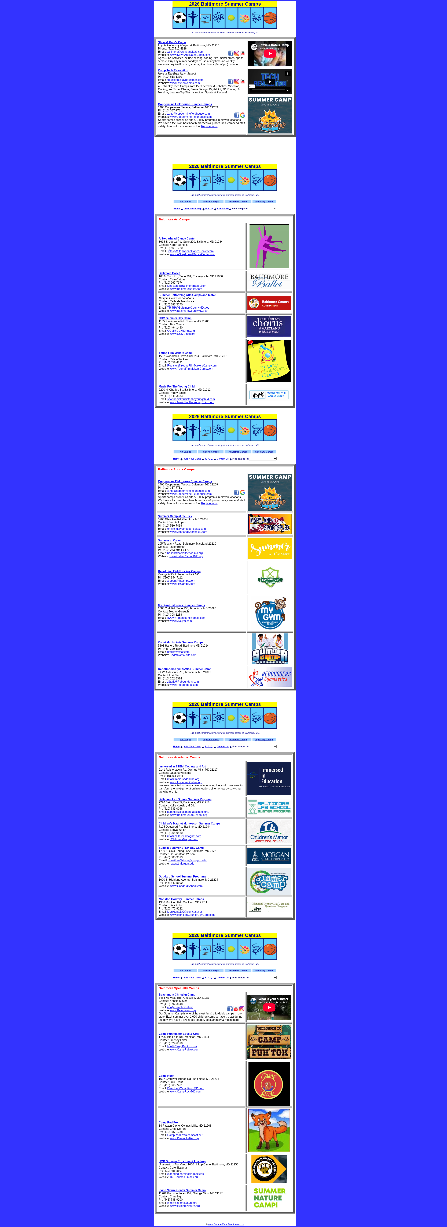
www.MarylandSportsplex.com (188, 531)
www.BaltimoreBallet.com (186, 288)
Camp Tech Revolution (173, 70)
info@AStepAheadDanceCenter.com (191, 251)
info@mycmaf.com (178, 651)
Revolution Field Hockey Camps (179, 571)
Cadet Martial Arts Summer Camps (180, 642)
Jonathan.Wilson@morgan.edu (187, 860)
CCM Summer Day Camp (175, 318)
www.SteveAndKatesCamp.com (190, 54)
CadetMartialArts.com (183, 655)
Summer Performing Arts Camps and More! (187, 295)
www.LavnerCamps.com (185, 83)
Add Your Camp (192, 208)
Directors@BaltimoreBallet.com (186, 285)
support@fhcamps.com (181, 580)
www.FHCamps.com (182, 583)
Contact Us (223, 208)
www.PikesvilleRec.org (184, 1138)
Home (177, 208)
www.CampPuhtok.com (184, 1049)
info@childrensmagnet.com (184, 836)
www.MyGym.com (181, 620)
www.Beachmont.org (183, 1010)
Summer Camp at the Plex (175, 516)
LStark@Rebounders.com (183, 681)
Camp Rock (166, 1075)
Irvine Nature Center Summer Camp (182, 1190)
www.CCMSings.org (182, 333)
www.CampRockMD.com (185, 1091)
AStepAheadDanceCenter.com (196, 254)
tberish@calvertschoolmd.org (185, 553)
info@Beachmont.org (180, 1007)
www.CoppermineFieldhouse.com (191, 116)
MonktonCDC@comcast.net (184, 911)
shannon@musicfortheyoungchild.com (191, 399)
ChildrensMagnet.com (184, 839)
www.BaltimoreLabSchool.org (188, 814)
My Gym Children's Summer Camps (181, 605)
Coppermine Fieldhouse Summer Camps (185, 104)
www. (173, 254)
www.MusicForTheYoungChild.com (192, 402)
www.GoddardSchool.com (186, 885)
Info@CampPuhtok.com (182, 1046)
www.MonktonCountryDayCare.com (192, 914)
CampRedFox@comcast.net (184, 1135)
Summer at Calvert (170, 540)
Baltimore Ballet (169, 273)
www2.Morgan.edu (182, 863)
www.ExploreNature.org (185, 1205)
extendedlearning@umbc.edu (185, 1173)
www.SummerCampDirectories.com (226, 1224)
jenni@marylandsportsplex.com (186, 528)
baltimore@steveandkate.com (185, 51)
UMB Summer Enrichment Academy (182, 1161)
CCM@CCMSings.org (181, 330)
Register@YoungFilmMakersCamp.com (192, 365)
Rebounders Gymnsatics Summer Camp (184, 669)
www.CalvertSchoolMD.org (186, 556)
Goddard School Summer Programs (182, 876)
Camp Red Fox (168, 1122)
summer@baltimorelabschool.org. (188, 811)
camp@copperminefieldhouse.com (188, 113)
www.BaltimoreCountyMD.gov (188, 310)
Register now (209, 126)
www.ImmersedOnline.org (186, 782)
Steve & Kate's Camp (172, 42)
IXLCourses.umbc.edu (184, 1177)
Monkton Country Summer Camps (181, 899)
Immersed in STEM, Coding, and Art (182, 766)
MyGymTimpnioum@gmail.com (186, 617)
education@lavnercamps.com (185, 79)
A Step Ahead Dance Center (177, 238)
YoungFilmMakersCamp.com (195, 368)
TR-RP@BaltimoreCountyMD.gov (188, 307)
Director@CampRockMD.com (185, 1088)
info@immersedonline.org (183, 779)
